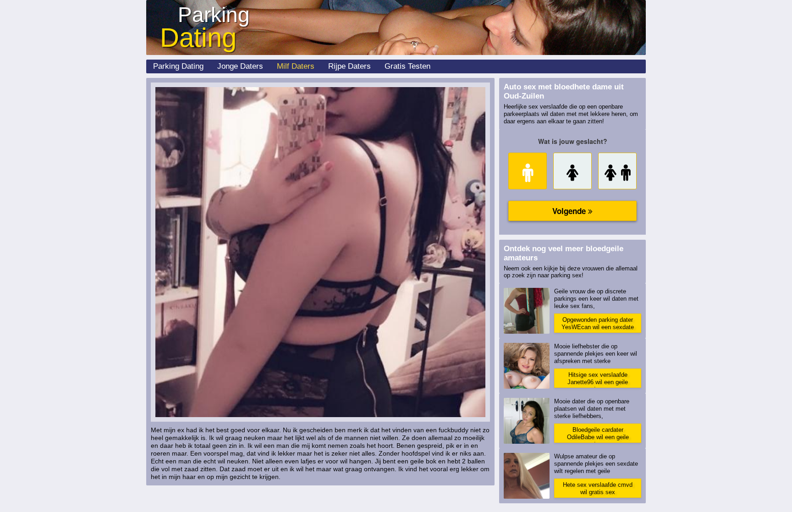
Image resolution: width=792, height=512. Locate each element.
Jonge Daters (240, 66)
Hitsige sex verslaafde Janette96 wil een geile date (597, 379)
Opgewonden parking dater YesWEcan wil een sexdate (597, 323)
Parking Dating (178, 66)
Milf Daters (295, 66)
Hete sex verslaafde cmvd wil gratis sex (597, 488)
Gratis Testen (407, 66)
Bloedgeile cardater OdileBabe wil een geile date (598, 434)
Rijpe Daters (349, 66)
